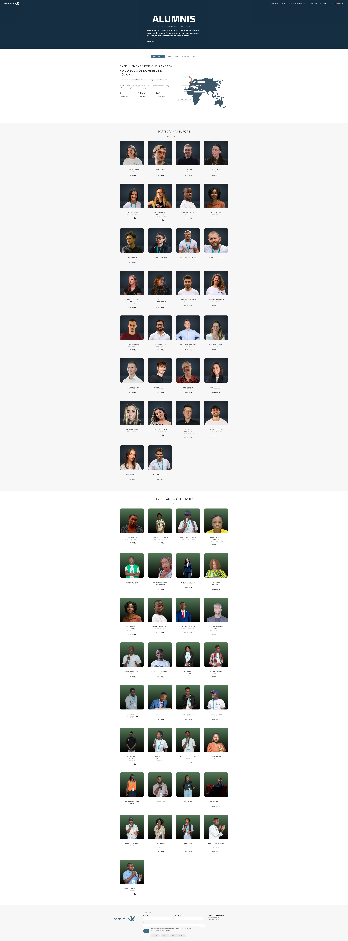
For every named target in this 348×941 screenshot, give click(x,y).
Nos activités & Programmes (293, 3)
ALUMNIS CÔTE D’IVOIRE (189, 56)
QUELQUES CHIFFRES (158, 56)
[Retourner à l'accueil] (12, 3)
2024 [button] (168, 136)
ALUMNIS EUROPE (173, 56)
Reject (164, 935)
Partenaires (312, 3)
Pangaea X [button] (275, 3)
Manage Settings (178, 935)
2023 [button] (174, 136)
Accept (155, 935)
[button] (339, 3)
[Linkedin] (132, 153)
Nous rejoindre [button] (326, 3)
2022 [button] (179, 136)
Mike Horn (150, 41)
